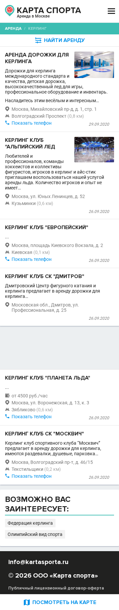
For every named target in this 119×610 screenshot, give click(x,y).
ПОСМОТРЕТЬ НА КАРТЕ (59, 602)
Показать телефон (32, 123)
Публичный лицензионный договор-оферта (56, 588)
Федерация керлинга (30, 523)
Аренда (13, 28)
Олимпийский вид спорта (35, 534)
